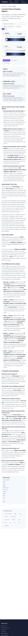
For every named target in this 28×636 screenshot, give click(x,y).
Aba (4, 497)
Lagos (4, 481)
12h (3, 29)
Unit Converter (23, 2)
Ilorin (4, 501)
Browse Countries (5, 627)
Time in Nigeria (6, 479)
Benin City (5, 489)
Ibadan (4, 485)
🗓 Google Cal (14, 60)
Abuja (4, 493)
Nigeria (9, 6)
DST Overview (4, 633)
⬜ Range (19, 26)
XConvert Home (17, 2)
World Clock (4, 6)
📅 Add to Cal (6, 60)
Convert (7, 2)
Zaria (4, 495)
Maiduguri (7, 525)
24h (6, 29)
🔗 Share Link (7, 62)
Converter (3, 631)
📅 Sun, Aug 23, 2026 (8, 26)
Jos (4, 499)
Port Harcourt (6, 487)
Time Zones (3, 629)
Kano (4, 483)
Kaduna (4, 491)
